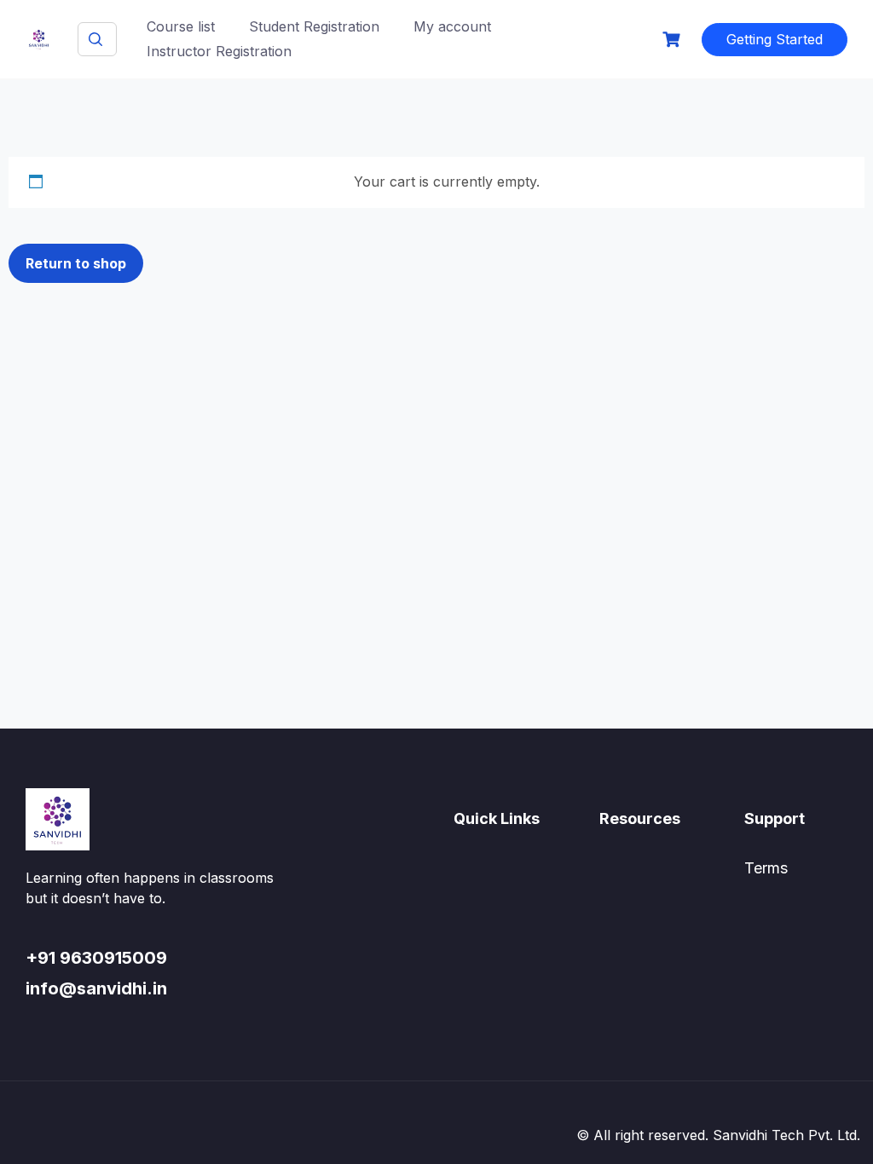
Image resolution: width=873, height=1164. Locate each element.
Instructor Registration (219, 51)
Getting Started (774, 39)
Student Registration (314, 26)
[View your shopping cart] (673, 40)
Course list (181, 26)
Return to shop (76, 263)
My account (452, 26)
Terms (766, 868)
